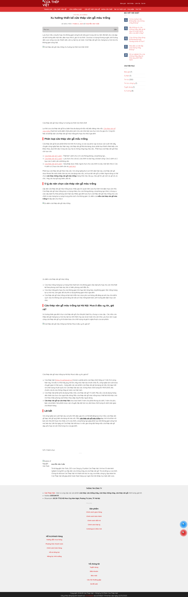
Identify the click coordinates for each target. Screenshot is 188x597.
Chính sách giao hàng (94, 512)
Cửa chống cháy (75, 9)
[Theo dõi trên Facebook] (93, 503)
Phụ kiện (130, 9)
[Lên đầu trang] (184, 594)
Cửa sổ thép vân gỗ (92, 9)
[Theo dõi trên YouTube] (100, 503)
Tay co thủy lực (120, 9)
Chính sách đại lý (94, 525)
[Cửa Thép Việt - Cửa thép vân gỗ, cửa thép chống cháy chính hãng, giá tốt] (52, 3)
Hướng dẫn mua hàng (54, 540)
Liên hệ (137, 3)
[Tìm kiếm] (143, 9)
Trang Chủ (48, 9)
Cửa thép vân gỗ (60, 9)
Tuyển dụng (94, 567)
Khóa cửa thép (107, 9)
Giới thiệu (130, 3)
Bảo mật (94, 575)
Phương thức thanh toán (54, 544)
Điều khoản (94, 571)
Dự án (143, 3)
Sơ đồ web (94, 584)
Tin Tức (138, 9)
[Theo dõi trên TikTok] (95, 503)
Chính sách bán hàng (54, 548)
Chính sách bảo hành (94, 516)
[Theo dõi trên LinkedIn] (98, 503)
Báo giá (123, 3)
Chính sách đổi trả (94, 520)
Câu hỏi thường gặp (94, 580)
